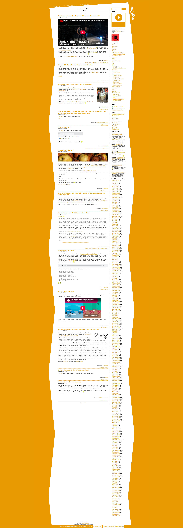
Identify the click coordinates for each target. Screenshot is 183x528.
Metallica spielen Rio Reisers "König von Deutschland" (79, 16)
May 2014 (114, 389)
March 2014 (115, 392)
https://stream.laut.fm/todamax (119, 29)
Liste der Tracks (118, 31)
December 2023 (116, 230)
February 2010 (116, 468)
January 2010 (115, 470)
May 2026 (114, 185)
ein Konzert (93, 52)
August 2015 (115, 366)
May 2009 (114, 482)
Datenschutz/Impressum (118, 113)
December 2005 (116, 512)
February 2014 (116, 394)
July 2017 (114, 330)
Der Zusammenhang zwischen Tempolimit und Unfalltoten (78, 329)
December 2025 (116, 192)
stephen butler (63, 184)
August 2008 (115, 496)
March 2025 (115, 206)
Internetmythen (116, 60)
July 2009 (114, 479)
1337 (100, 397)
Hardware (114, 57)
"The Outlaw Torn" (91, 48)
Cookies (74, 526)
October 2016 (115, 344)
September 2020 (116, 290)
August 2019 (115, 310)
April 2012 (115, 428)
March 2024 (115, 225)
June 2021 (114, 276)
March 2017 (115, 337)
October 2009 (115, 475)
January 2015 (115, 377)
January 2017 (115, 340)
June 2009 (114, 481)
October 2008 (115, 493)
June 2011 (114, 444)
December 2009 (116, 472)
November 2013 (116, 399)
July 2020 (114, 293)
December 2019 (116, 304)
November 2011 (116, 436)
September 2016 (116, 346)
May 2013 (114, 408)
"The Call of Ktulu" (65, 50)
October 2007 (115, 506)
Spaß (113, 89)
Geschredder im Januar (66, 250)
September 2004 (116, 515)
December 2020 (116, 286)
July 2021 (114, 275)
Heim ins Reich (117, 95)
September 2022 (116, 253)
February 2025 (116, 208)
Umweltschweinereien (118, 98)
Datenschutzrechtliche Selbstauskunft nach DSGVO (75, 241)
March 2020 (115, 299)
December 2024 (116, 211)
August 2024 (115, 217)
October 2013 (115, 400)
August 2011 (115, 441)
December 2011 (116, 434)
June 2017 (114, 332)
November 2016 (116, 343)
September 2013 (116, 402)
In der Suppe (115, 122)
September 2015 (116, 365)
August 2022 (115, 254)
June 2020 (114, 295)
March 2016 (115, 355)
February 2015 (116, 375)
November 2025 (116, 194)
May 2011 (114, 445)
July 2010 (114, 461)
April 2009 (115, 484)
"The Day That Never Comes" (70, 56)
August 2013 (115, 403)
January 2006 (115, 510)
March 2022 (115, 262)
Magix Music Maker (88, 253)
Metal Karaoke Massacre (119, 67)
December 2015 (116, 360)
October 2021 (115, 270)
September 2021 (116, 272)
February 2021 (116, 282)
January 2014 (115, 396)
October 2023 (115, 233)
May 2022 (114, 259)
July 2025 (114, 200)
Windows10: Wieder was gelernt (69, 382)
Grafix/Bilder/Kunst (117, 52)
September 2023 (116, 234)
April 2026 (115, 186)
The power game (105, 107)
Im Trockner (115, 128)
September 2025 (116, 197)
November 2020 (116, 287)
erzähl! (60, 75)
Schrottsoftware (117, 83)
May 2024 (114, 222)
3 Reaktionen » (104, 109)
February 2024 (116, 227)
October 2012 (115, 419)
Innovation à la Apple (66, 150)
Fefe (62, 130)
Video (107, 60)
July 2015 (114, 368)
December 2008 (116, 490)
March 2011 (115, 448)
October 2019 (115, 307)
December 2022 (116, 248)
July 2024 (114, 219)
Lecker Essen (116, 72)
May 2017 (114, 334)
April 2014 (115, 391)
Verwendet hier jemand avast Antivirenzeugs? (75, 84)
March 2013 (115, 411)
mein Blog (75, 200)
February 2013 (116, 413)
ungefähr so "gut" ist (79, 89)
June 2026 (114, 183)
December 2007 (116, 504)
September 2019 (116, 309)
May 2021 (114, 278)
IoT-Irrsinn (116, 77)
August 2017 (115, 329)
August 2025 (115, 199)
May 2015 (114, 371)
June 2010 (114, 462)
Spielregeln (115, 115)
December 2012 (116, 416)
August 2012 (115, 422)
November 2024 (116, 213)
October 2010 (115, 456)
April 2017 (115, 335)
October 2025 (115, 196)
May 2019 (114, 315)
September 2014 (116, 383)
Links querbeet (116, 61)
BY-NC (69, 184)
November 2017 (116, 324)
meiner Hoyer (72, 260)
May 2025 (114, 203)
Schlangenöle (61, 90)
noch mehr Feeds (118, 109)
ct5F (70, 238)
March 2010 (115, 467)
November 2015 (116, 361)
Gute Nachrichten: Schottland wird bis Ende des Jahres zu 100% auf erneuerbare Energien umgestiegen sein (82, 112)
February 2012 (116, 431)
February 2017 (116, 338)
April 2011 (115, 447)
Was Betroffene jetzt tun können (73, 231)
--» (84, 13)
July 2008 (114, 498)
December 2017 (116, 323)
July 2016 (114, 349)
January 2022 (115, 265)
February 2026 (116, 189)
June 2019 (114, 313)
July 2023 (114, 237)
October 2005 (115, 513)
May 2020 (114, 296)
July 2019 (114, 312)
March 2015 (115, 374)
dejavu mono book (85, 523)
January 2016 (115, 358)
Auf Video (114, 127)
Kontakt (114, 117)
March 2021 (115, 281)
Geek (113, 50)
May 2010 (114, 464)
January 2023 (115, 247)
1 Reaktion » (104, 124)
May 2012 (114, 427)
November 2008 (116, 492)
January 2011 (115, 451)
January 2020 (115, 303)
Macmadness (116, 81)
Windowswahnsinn (105, 79)
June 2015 (114, 369)
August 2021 (115, 273)
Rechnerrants (105, 145)
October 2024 (115, 214)
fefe (60, 118)
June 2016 (114, 351)
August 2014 (115, 385)
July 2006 (114, 507)
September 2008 (116, 495)
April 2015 (115, 372)
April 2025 (115, 205)
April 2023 (115, 242)
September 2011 (116, 439)
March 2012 (115, 430)
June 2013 (114, 406)
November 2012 (116, 417)
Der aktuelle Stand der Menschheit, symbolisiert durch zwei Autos (118, 158)
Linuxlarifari (116, 80)
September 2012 (116, 420)
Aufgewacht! (116, 66)
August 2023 (115, 236)
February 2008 (116, 503)
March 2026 (115, 188)
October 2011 (115, 437)
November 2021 (116, 268)
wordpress (86, 522)
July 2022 (114, 256)
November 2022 (116, 250)
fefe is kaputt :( (64, 127)
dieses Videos (95, 72)
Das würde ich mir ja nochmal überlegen (69, 87)
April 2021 (115, 279)
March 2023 (115, 244)
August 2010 (115, 459)
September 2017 (116, 327)
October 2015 (115, 363)
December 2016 (116, 341)
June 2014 (114, 388)
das (61, 373)
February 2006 (116, 509)
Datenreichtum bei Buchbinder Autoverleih (73, 213)
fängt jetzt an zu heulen (89, 170)
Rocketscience (116, 86)
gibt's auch (117, 30)
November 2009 (116, 473)
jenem (81, 361)
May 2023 (114, 240)
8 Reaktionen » (104, 190)
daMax (113, 150)
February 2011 (116, 450)
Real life (106, 324)
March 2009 (115, 486)
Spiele (114, 91)
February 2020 (116, 301)
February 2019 (116, 318)
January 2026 (115, 191)
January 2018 (115, 321)
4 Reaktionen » (104, 289)
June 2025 (114, 202)
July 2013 (114, 405)
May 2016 (114, 352)
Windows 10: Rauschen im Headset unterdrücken (75, 65)
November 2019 (116, 306)
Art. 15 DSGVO (72, 236)
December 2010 (116, 453)
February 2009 (116, 487)
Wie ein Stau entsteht (66, 291)
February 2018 (116, 320)
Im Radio (114, 125)
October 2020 (115, 289)
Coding (114, 47)
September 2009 (116, 476)
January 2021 (115, 284)
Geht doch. (61, 116)
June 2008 (114, 500)
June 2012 (114, 425)
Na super (60, 216)
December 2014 (116, 379)
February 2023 (116, 245)
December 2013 (116, 397)
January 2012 (115, 433)
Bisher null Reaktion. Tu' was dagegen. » (96, 62)
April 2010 (115, 465)
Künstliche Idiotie (118, 78)
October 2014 (115, 382)
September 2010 (116, 458)
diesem (77, 361)
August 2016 (115, 348)
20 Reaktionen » (103, 367)
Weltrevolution (105, 122)
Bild (58, 184)
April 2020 (115, 298)
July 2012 (114, 424)
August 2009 (115, 478)
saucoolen (70, 168)
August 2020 (115, 292)
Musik (105, 60)
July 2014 (114, 386)
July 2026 (114, 182)
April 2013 (115, 410)
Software (114, 88)
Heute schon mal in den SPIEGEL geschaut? (73, 370)
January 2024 (115, 228)
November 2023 (116, 231)
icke (113, 58)
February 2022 (116, 264)
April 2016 (115, 354)
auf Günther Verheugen (80, 167)
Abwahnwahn (116, 94)
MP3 (113, 63)
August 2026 (115, 180)
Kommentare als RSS (118, 108)
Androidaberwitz (117, 75)
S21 (114, 97)
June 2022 (114, 258)
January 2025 (115, 210)
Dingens (106, 377)
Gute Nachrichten (100, 122)
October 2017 (115, 326)
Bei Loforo (117, 124)
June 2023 (114, 239)
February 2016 (116, 357)
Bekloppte (114, 46)
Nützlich (114, 69)
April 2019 (115, 316)
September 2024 (116, 216)
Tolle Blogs (115, 118)
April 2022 (115, 261)
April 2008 (115, 501)
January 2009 (115, 489)
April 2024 (115, 223)
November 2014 (116, 380)
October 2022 (115, 251)
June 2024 (114, 220)
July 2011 (114, 442)
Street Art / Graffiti (119, 53)
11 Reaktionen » (103, 379)
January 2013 (115, 414)
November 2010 (116, 455)
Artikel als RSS (118, 106)
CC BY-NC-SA (65, 361)
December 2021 (116, 267)
